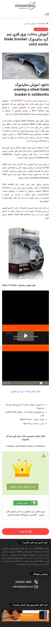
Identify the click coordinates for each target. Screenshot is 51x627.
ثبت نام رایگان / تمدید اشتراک (22, 486)
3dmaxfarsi (42, 23)
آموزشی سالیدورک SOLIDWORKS (24, 100)
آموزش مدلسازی (30, 23)
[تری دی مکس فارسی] (25, 6)
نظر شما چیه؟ (25, 531)
